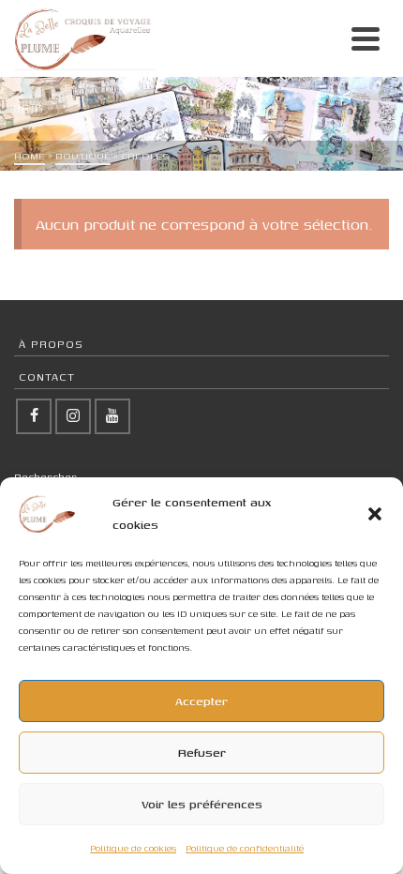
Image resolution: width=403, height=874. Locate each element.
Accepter (201, 701)
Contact (47, 376)
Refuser (202, 752)
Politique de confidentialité (245, 848)
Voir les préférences (202, 804)
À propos (51, 344)
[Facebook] (34, 416)
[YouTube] (112, 416)
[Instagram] (73, 416)
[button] (375, 514)
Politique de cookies (133, 848)
